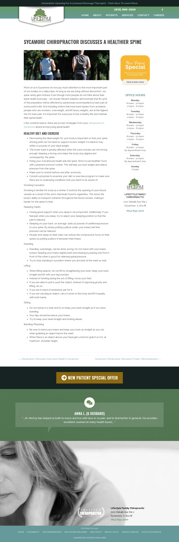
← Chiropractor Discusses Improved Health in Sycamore (48, 358)
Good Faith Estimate (151, 532)
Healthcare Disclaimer (75, 532)
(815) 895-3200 (125, 9)
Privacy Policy (112, 532)
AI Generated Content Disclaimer (89, 538)
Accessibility (33, 532)
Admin (21, 532)
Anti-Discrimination (52, 532)
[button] (89, 377)
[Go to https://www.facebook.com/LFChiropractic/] (162, 10)
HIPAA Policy (96, 532)
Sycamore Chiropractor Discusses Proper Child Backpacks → (128, 358)
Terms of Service (130, 532)
